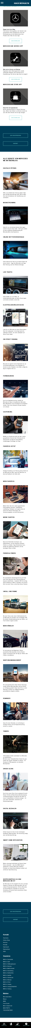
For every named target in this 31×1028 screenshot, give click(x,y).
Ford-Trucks (6, 1003)
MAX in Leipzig (7, 984)
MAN (4, 1001)
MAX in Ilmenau (7, 966)
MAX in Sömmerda (8, 977)
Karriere (5, 942)
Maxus (4, 999)
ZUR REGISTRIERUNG (15, 135)
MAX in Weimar (7, 980)
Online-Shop (6, 940)
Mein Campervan (7, 1006)
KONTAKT (15, 143)
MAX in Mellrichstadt (8, 968)
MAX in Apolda (7, 975)
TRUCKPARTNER (8, 1010)
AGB (4, 951)
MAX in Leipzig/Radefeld (10, 986)
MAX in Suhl (6, 962)
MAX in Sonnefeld (8, 959)
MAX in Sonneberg (8, 971)
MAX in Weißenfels (8, 973)
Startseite (5, 938)
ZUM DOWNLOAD (15, 41)
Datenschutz (6, 949)
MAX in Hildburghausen (9, 964)
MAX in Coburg (7, 989)
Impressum (6, 947)
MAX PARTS (6, 1008)
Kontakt (5, 945)
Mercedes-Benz (7, 997)
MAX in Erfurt (7, 982)
